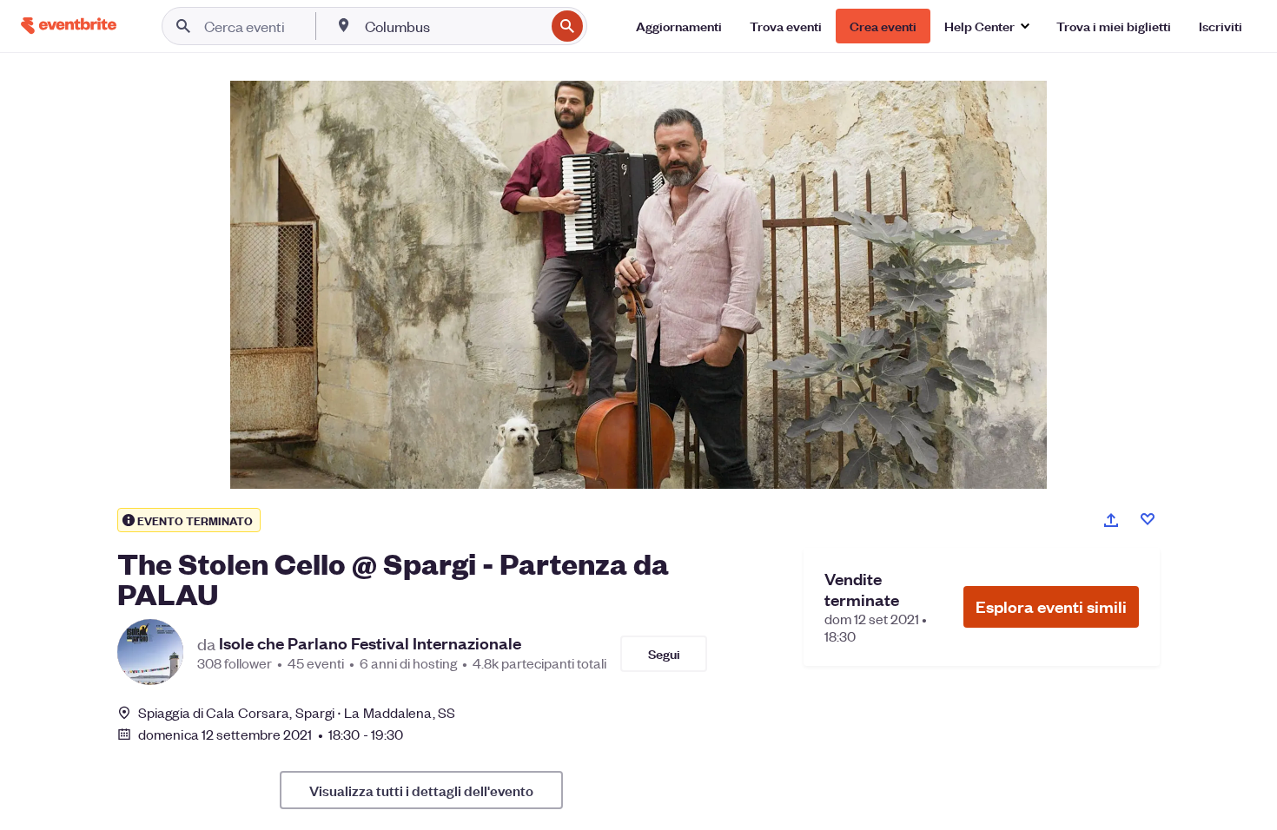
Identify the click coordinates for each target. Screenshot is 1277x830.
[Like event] (1147, 519)
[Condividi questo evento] (1111, 520)
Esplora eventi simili (1051, 606)
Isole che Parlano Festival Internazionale (370, 643)
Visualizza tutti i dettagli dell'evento (421, 790)
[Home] (68, 25)
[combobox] (453, 26)
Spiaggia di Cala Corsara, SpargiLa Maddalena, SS (296, 712)
